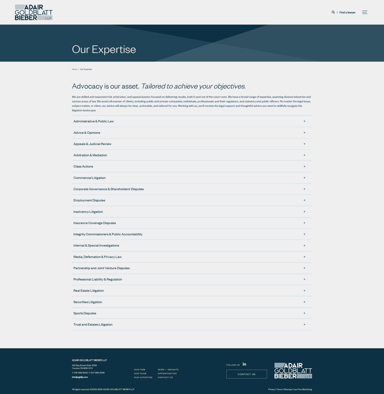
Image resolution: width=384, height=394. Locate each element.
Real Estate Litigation (89, 290)
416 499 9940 (81, 372)
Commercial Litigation (90, 177)
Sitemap (288, 389)
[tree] (192, 227)
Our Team (140, 373)
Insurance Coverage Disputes (95, 223)
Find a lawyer (348, 12)
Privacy (271, 389)
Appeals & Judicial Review (92, 144)
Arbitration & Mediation (90, 155)
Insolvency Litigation (88, 211)
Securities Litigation (88, 302)
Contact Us (165, 377)
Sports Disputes (85, 313)
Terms (280, 389)
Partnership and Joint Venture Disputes (102, 268)
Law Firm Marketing (302, 389)
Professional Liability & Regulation (98, 279)
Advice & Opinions (87, 132)
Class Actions (83, 166)
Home (74, 69)
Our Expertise (143, 377)
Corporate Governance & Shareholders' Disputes (109, 189)
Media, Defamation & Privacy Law (98, 257)
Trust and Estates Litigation (93, 324)
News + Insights (168, 369)
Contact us (247, 374)
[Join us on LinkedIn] (244, 364)
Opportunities (167, 373)
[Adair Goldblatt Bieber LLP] (33, 12)
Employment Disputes (89, 200)
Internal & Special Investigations (96, 245)
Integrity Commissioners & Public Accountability (108, 234)
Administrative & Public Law (94, 121)
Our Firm (139, 369)
